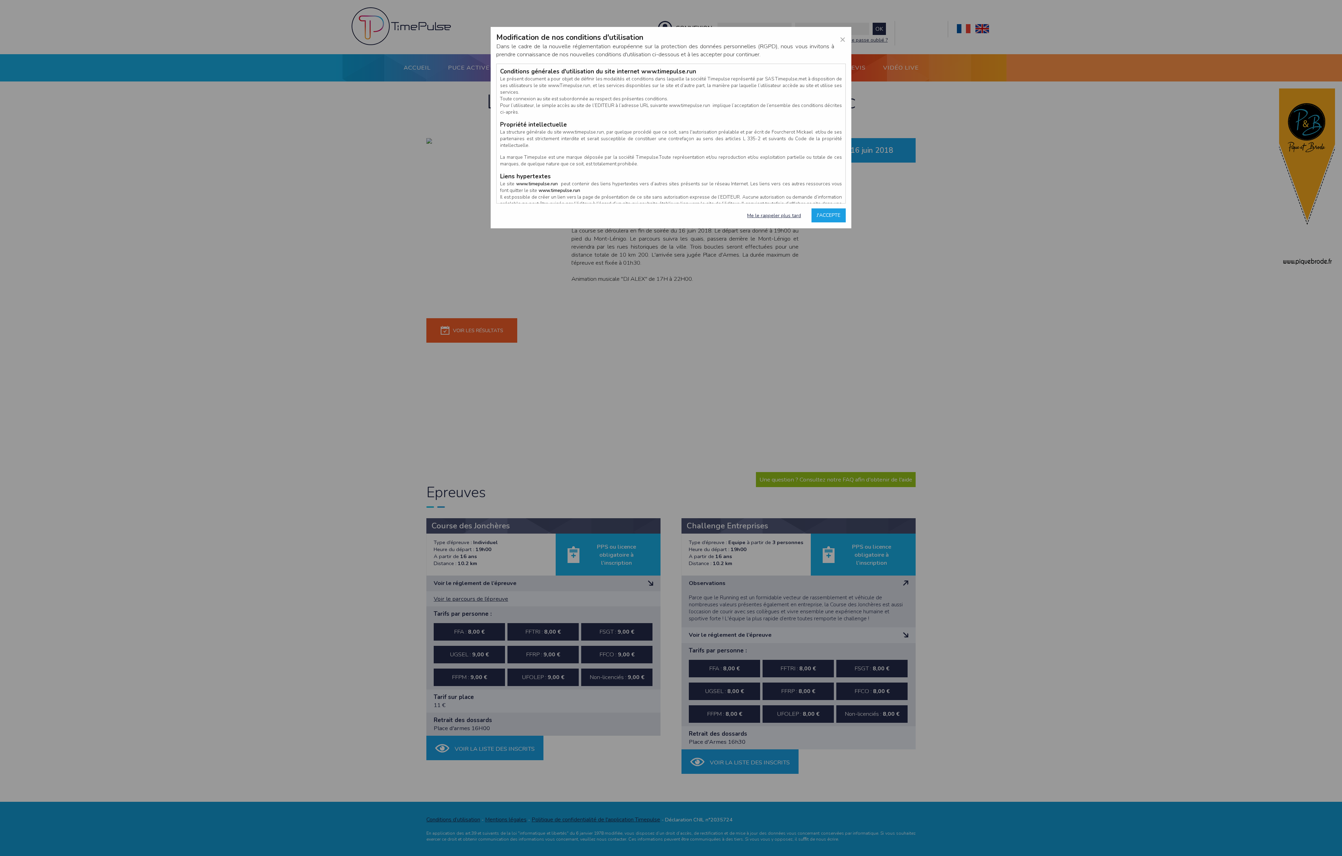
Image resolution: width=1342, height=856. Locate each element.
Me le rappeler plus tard (774, 215)
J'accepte (828, 215)
